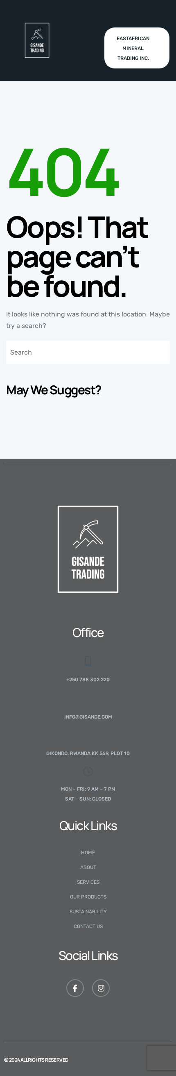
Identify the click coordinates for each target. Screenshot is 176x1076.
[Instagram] (101, 988)
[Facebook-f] (75, 988)
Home (88, 852)
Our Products (88, 897)
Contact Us (88, 926)
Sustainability (88, 911)
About (88, 867)
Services (88, 882)
